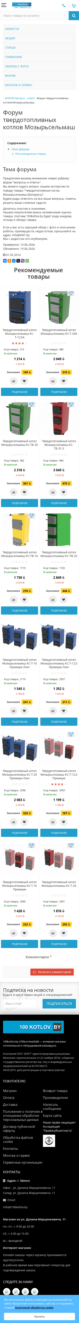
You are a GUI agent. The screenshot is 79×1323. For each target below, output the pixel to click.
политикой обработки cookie (34, 1307)
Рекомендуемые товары (30, 154)
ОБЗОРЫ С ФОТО (17, 66)
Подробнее (20, 392)
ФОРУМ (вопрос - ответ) (20, 98)
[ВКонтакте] (5, 261)
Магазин (10, 1091)
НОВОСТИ (12, 29)
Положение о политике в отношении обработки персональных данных (23, 1115)
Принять (39, 1316)
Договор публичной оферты (19, 1129)
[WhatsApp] (27, 261)
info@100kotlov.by (15, 1207)
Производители (55, 1098)
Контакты (10, 1149)
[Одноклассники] (9, 261)
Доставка (10, 1105)
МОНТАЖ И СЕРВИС (18, 85)
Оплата (8, 1098)
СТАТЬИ (10, 47)
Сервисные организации (22, 1162)
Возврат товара (55, 1091)
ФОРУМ (10, 76)
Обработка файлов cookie (18, 1140)
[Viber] (23, 261)
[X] (18, 261)
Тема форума (20, 149)
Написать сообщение (52, 1107)
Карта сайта (52, 1116)
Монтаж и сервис (16, 1155)
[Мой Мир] (14, 261)
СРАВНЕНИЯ (13, 57)
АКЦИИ (10, 38)
